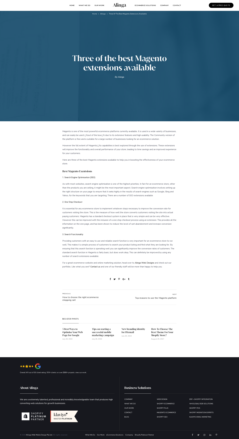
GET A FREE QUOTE (221, 5)
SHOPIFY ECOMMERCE (166, 404)
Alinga (103, 14)
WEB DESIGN (162, 399)
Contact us (95, 266)
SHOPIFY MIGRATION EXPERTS (201, 412)
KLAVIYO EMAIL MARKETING (200, 417)
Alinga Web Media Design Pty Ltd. (39, 435)
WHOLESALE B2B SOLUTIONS (201, 404)
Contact (177, 5)
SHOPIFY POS (194, 408)
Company (129, 435)
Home (72, 5)
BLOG (126, 417)
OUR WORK (129, 408)
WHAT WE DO (130, 404)
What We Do (84, 5)
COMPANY (164, 5)
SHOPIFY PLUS (162, 408)
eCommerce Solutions (145, 5)
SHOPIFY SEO (162, 417)
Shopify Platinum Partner (144, 435)
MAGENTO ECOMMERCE (166, 412)
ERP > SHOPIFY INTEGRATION (201, 399)
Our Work (99, 5)
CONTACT (128, 412)
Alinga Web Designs (144, 262)
